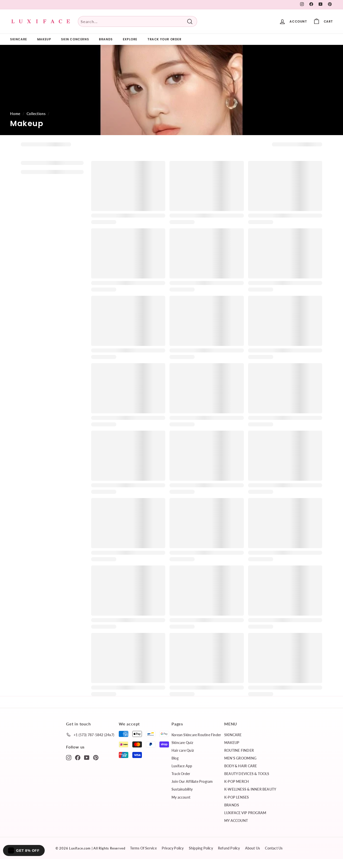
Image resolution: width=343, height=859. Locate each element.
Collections (36, 114)
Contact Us (273, 848)
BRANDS (106, 39)
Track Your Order (164, 39)
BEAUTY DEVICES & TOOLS (246, 774)
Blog (175, 758)
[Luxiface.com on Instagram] (68, 757)
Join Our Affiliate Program (192, 781)
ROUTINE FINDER (239, 750)
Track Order (181, 774)
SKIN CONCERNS (75, 39)
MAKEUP (44, 39)
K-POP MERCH (236, 781)
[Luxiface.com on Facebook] (77, 757)
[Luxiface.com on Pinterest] (95, 757)
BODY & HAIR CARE (240, 766)
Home (15, 114)
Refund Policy (229, 848)
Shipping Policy (201, 848)
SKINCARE (18, 39)
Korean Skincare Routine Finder (196, 735)
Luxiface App (182, 766)
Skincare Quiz (182, 742)
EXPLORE (130, 39)
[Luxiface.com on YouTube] (86, 757)
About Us (252, 848)
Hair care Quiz (183, 750)
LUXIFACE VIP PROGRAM (245, 813)
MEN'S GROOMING (240, 758)
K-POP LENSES (236, 797)
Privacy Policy (173, 848)
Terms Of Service (143, 848)
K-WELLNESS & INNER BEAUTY (250, 789)
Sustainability (182, 789)
